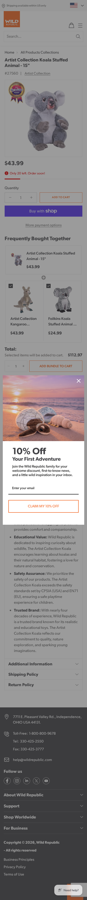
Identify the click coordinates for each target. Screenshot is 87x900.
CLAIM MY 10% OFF (43, 506)
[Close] (78, 380)
